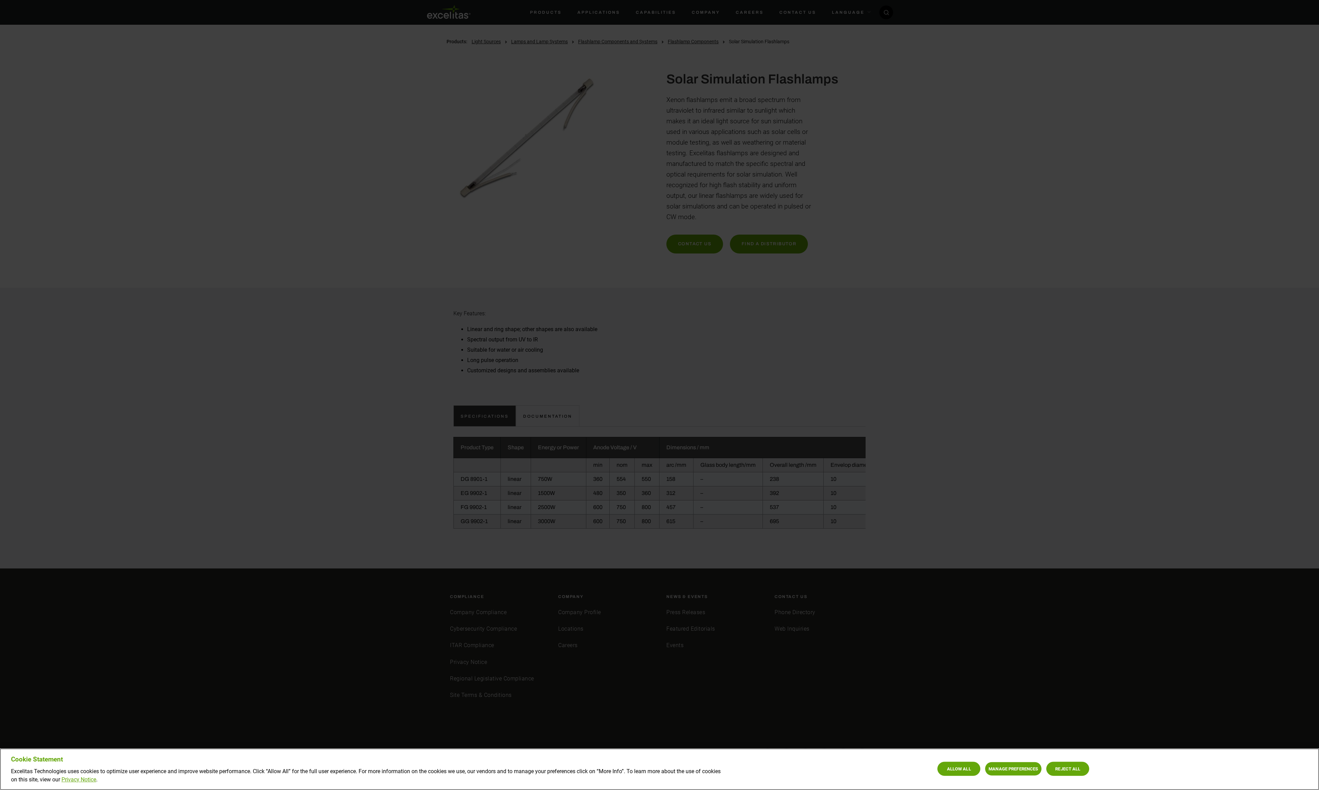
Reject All (1067, 768)
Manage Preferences (1013, 768)
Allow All (959, 768)
